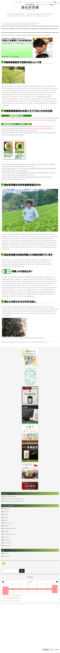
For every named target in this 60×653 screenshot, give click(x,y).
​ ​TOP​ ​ (2, 22)
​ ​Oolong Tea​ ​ (7, 540)
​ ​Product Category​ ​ (41, 16)
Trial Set (6, 511)
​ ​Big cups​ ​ (6, 525)
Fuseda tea (6, 545)
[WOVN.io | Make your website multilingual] (56, 649)
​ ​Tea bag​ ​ (6, 531)
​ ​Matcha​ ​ (6, 514)
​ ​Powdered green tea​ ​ (10, 528)
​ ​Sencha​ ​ (6, 517)
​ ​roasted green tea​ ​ (9, 534)
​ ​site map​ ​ (45, 2)
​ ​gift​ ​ (49, 16)
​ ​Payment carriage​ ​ (29, 2)
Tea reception (7, 542)
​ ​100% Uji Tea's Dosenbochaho (15, 14)
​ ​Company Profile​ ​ (18, 2)
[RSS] (3, 563)
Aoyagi (5, 520)
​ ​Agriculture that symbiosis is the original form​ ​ (39, 14)
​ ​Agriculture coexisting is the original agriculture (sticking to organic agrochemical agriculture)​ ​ (22, 22)
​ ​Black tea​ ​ (6, 537)
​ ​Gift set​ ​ (6, 553)
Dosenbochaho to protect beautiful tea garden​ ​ (20, 16)
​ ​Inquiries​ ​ (38, 2)
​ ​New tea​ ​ (6, 509)
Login (50, 2)
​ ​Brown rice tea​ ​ (8, 523)
